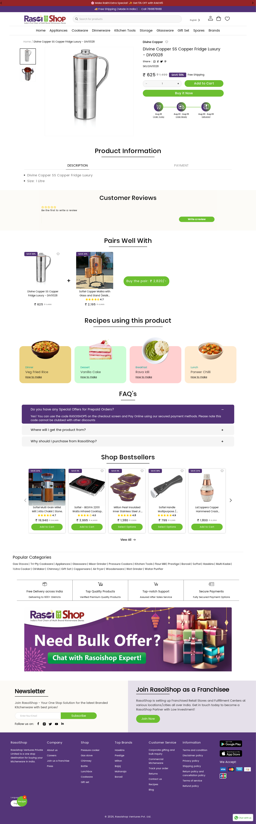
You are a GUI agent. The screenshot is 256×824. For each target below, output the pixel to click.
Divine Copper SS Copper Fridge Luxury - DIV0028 (42, 294)
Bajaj (118, 766)
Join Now (148, 718)
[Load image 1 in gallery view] (28, 56)
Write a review (197, 219)
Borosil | (186, 564)
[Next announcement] (252, 3)
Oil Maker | (39, 569)
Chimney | (53, 569)
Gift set (85, 782)
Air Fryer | (99, 569)
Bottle (84, 766)
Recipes (153, 784)
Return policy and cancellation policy (194, 773)
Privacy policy (191, 761)
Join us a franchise (58, 761)
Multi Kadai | (224, 564)
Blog (151, 790)
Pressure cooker (90, 750)
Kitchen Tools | (144, 564)
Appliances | (63, 564)
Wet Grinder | (135, 569)
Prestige (119, 755)
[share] (154, 61)
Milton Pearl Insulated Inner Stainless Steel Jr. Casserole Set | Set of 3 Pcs (127, 510)
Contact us (155, 779)
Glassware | (80, 564)
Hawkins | (209, 564)
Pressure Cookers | (121, 564)
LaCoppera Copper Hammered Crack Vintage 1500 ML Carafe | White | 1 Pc (207, 510)
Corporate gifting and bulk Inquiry (162, 752)
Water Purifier (154, 569)
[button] (218, 18)
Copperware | (83, 569)
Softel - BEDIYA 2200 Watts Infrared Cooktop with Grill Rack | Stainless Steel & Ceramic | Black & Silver (87, 510)
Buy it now (183, 93)
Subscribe (78, 715)
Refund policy (191, 786)
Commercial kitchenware (156, 761)
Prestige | (174, 564)
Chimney (86, 761)
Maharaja (120, 771)
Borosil (119, 777)
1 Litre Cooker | (22, 569)
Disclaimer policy (193, 755)
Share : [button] (147, 61)
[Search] (76, 19)
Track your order (158, 768)
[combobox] (127, 19)
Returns (153, 774)
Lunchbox (86, 771)
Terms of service (192, 781)
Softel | (197, 564)
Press (50, 766)
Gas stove (87, 755)
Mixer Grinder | (98, 564)
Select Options (127, 527)
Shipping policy (192, 766)
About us (52, 750)
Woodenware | (115, 569)
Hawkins (119, 750)
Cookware (87, 777)
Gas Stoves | (21, 564)
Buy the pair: (146, 281)
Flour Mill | (161, 564)
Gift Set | (67, 569)
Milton (118, 761)
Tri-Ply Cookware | (42, 564)
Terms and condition (195, 750)
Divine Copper (153, 42)
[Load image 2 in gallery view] (28, 73)
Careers (51, 755)
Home (27, 42)
